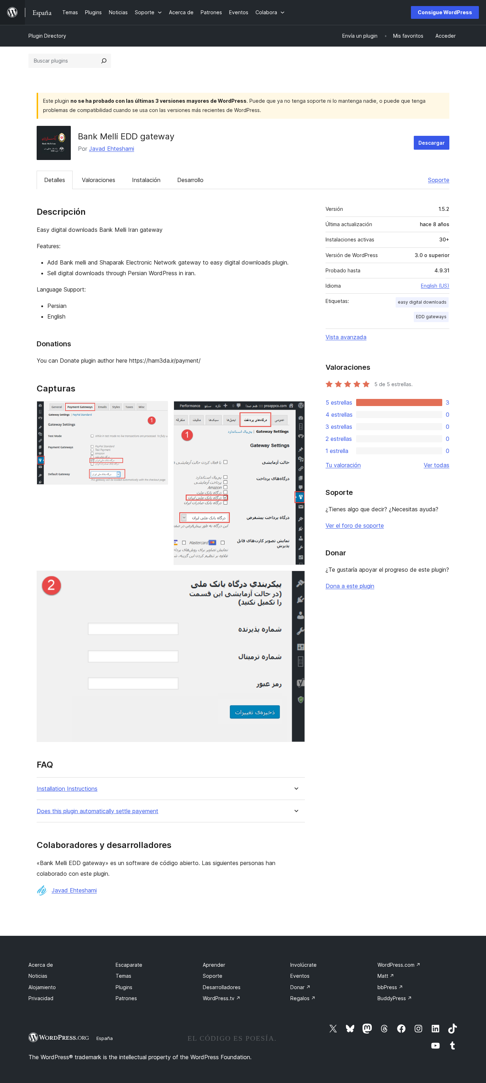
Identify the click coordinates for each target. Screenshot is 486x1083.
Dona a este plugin (350, 585)
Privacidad (40, 998)
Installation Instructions (67, 788)
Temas (123, 976)
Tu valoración (343, 465)
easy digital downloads (422, 302)
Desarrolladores (222, 987)
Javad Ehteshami (111, 148)
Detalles (54, 179)
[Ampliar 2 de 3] (295, 410)
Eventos (300, 976)
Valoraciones (98, 179)
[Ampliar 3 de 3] (295, 580)
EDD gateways (431, 316)
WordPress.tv (222, 998)
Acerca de (40, 965)
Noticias (37, 976)
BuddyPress (394, 998)
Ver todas (436, 465)
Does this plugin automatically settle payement (97, 811)
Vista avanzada (346, 337)
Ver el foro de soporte (355, 525)
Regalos (303, 998)
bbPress (390, 987)
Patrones (126, 998)
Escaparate (129, 965)
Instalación (146, 179)
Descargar (431, 143)
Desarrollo (190, 179)
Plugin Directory (47, 36)
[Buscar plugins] (104, 61)
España (104, 1038)
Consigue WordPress (445, 12)
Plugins (124, 987)
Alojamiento (42, 987)
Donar (300, 987)
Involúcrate (303, 965)
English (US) (435, 286)
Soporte (438, 179)
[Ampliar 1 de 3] (158, 410)
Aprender (214, 965)
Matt (385, 976)
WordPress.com (399, 965)
